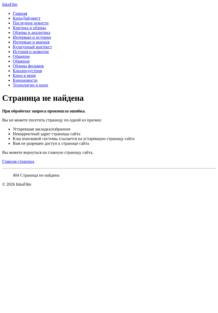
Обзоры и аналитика (31, 32)
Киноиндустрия (27, 70)
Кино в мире (24, 75)
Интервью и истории (32, 37)
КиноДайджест (26, 18)
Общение (21, 56)
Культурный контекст (32, 47)
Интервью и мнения (31, 42)
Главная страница (18, 161)
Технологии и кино (30, 85)
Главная (20, 13)
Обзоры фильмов (28, 66)
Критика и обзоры (29, 27)
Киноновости (25, 80)
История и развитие (31, 51)
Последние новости (31, 23)
